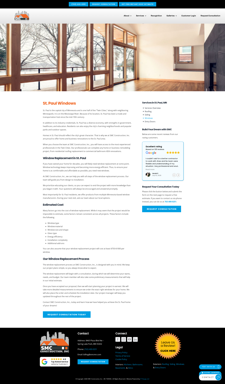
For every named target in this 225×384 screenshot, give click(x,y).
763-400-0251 (170, 201)
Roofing (165, 364)
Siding (172, 364)
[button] (178, 175)
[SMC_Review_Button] (167, 331)
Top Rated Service (59, 362)
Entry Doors (160, 367)
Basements (120, 368)
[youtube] (129, 339)
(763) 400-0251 (90, 349)
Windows (180, 364)
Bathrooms (137, 364)
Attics (130, 368)
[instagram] (123, 339)
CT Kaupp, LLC (144, 379)
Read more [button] (150, 170)
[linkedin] (135, 339)
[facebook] (117, 339)
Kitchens (128, 364)
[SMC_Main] (22, 11)
